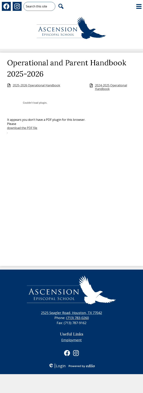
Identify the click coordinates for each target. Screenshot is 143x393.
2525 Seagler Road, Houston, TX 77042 (71, 312)
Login (57, 366)
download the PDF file (22, 128)
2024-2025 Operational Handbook (111, 87)
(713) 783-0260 (77, 318)
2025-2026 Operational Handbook (36, 85)
